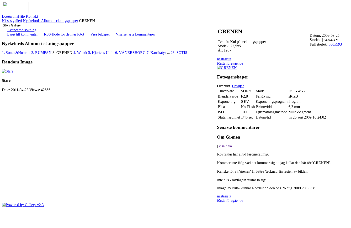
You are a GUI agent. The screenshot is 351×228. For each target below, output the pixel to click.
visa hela (225, 146)
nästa (221, 59)
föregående (234, 63)
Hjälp (20, 16)
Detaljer (238, 86)
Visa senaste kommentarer (135, 34)
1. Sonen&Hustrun (16, 53)
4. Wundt (80, 53)
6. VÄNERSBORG (131, 53)
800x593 (335, 44)
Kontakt (32, 16)
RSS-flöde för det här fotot (64, 34)
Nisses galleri (12, 21)
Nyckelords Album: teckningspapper (50, 21)
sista (228, 59)
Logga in (9, 16)
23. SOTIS (179, 53)
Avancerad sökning (21, 30)
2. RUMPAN (42, 53)
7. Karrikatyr (157, 53)
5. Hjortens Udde (101, 53)
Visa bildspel (100, 34)
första (221, 63)
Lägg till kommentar (22, 34)
